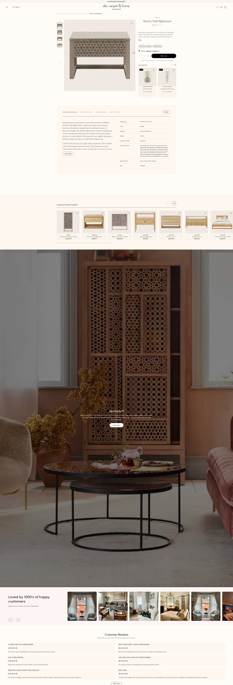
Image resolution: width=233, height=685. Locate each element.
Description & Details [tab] (70, 112)
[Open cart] (225, 7)
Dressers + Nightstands (82, 13)
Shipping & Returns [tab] (86, 112)
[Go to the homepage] (116, 9)
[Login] (221, 7)
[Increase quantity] (147, 55)
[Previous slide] (60, 21)
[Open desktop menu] (7, 7)
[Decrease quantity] (141, 55)
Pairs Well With (142, 65)
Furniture (62, 13)
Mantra (157, 17)
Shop (58, 13)
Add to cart (163, 56)
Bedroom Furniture (71, 13)
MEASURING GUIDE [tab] (100, 112)
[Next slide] (60, 63)
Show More (68, 153)
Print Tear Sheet (114, 112)
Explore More (116, 425)
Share (166, 112)
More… (140, 40)
